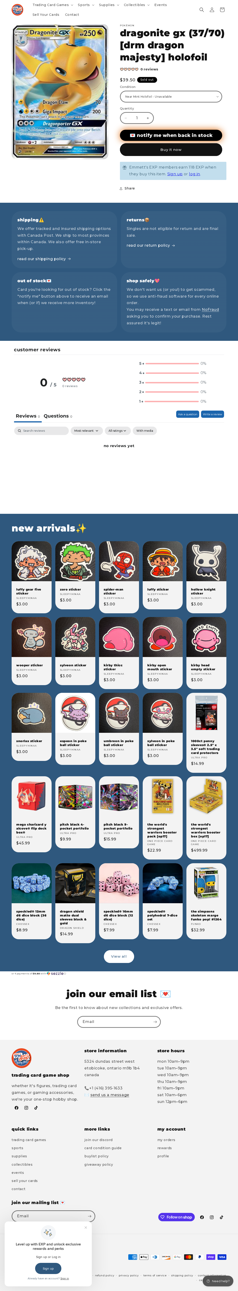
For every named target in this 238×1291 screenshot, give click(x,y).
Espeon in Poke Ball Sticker (73, 743)
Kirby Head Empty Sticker (203, 667)
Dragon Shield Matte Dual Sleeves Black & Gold (73, 917)
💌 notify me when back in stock (171, 135)
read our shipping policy (41, 259)
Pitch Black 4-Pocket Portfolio (74, 826)
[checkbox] (145, 431)
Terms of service (155, 1275)
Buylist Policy (96, 1156)
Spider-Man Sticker (113, 591)
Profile (163, 1156)
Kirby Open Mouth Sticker (159, 667)
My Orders (166, 1140)
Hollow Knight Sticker (203, 591)
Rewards (164, 1148)
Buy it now (171, 149)
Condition (128, 87)
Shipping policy (182, 1275)
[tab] (58, 416)
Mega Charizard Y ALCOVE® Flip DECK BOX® (31, 828)
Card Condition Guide (103, 1148)
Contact (18, 1189)
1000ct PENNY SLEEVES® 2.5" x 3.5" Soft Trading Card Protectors (205, 747)
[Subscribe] (155, 1022)
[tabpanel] (119, 461)
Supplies (19, 1156)
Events (18, 1173)
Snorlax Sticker (29, 741)
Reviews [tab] (28, 416)
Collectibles (22, 1164)
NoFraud (210, 309)
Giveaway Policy (98, 1164)
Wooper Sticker (29, 665)
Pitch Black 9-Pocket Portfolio (118, 826)
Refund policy (104, 1275)
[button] (52, 5)
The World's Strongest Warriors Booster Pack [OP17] (162, 830)
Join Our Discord (98, 1140)
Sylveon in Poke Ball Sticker (161, 743)
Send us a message (109, 1095)
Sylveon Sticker (73, 665)
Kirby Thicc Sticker (113, 667)
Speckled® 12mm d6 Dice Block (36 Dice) (31, 915)
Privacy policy (129, 1275)
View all (119, 956)
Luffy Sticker (158, 589)
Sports (17, 1148)
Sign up (175, 174)
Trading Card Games (29, 1140)
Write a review (212, 414)
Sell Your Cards (25, 1181)
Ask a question (187, 414)
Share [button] (130, 188)
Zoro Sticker (70, 589)
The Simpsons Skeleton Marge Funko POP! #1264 (206, 915)
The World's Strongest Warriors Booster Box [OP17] (206, 830)
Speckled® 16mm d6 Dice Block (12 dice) (118, 915)
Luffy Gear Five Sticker (28, 591)
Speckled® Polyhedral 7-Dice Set (162, 915)
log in (194, 174)
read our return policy (148, 245)
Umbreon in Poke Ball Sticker (119, 743)
